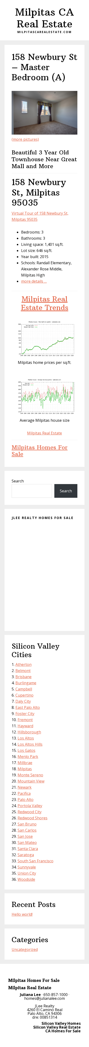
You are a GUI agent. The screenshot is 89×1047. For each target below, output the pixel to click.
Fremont (25, 719)
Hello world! (22, 914)
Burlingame (25, 682)
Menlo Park (28, 756)
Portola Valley (30, 805)
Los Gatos (26, 750)
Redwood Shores (32, 818)
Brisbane (23, 676)
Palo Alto (25, 799)
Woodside (26, 879)
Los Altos (26, 738)
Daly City (23, 701)
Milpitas (25, 768)
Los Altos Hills (30, 744)
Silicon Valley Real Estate (57, 1027)
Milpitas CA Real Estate (44, 18)
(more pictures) (25, 139)
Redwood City (30, 811)
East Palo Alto (27, 707)
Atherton (23, 664)
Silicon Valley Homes (61, 1023)
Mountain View (31, 781)
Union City (27, 873)
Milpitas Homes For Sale (40, 451)
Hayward (25, 725)
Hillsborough (29, 732)
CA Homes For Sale (63, 1031)
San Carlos (27, 830)
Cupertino (24, 695)
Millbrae (25, 762)
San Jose (25, 836)
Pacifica (24, 793)
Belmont (23, 670)
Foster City (24, 713)
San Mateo (27, 842)
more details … (34, 281)
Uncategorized (25, 949)
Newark (25, 787)
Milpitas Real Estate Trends (44, 303)
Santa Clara (28, 848)
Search (18, 481)
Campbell (23, 689)
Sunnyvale (27, 867)
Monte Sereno (30, 775)
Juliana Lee (30, 994)
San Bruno (27, 824)
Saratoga (26, 854)
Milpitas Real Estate (44, 433)
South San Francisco (35, 861)
